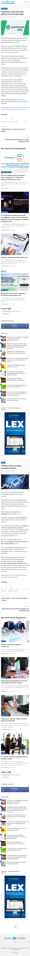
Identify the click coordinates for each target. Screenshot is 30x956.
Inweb (22, 948)
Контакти (15, 952)
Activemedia (16, 949)
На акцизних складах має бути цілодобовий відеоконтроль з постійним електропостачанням (17, 338)
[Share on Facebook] (2, 586)
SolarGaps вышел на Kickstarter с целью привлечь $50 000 (17, 140)
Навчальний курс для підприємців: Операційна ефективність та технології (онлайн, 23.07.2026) (16, 373)
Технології (4, 8)
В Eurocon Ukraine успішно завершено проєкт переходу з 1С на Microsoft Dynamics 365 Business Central (13, 177)
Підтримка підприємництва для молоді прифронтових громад (16, 365)
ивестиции (9, 121)
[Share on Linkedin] (11, 586)
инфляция (11, 589)
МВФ (16, 589)
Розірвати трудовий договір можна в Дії (14, 257)
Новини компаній (6, 172)
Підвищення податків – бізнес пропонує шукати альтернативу (14, 720)
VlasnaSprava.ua (5, 948)
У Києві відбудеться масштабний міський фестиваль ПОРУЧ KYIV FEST (17, 386)
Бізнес (3, 462)
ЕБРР (6, 589)
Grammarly (3, 121)
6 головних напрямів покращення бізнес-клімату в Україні (14, 758)
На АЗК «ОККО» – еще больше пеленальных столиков (14, 599)
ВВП (2, 589)
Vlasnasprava (6, 188)
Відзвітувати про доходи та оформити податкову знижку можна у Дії (13, 294)
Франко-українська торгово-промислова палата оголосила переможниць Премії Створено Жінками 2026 (17, 393)
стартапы (16, 121)
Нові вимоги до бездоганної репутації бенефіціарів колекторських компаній (16, 352)
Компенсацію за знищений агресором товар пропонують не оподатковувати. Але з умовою (17, 360)
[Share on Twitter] (6, 586)
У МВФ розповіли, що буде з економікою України (13, 130)
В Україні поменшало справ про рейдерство (11, 645)
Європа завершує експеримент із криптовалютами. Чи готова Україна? (16, 379)
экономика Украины (12, 591)
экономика (3, 591)
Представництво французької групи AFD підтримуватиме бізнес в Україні (14, 682)
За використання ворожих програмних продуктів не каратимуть (16, 399)
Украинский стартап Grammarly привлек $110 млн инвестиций (15, 609)
